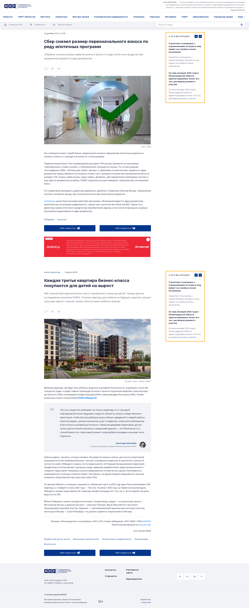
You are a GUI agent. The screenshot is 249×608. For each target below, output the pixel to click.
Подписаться (40, 24)
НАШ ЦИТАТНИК (170, 2)
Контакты (110, 570)
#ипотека (62, 219)
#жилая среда (141, 539)
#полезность (50, 544)
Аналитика (61, 17)
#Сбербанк (49, 219)
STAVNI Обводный (87, 397)
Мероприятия (201, 17)
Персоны (155, 17)
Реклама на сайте (132, 571)
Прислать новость (65, 24)
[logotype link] (17, 6)
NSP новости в (68, 228)
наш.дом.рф (144, 524)
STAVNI (145, 521)
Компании (138, 17)
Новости (8, 17)
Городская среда (223, 17)
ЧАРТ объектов (26, 17)
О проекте (111, 576)
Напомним (49, 201)
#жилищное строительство (86, 539)
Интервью (170, 17)
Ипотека (45, 17)
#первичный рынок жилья (57, 539)
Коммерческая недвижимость (111, 17)
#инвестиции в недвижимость (117, 539)
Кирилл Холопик (238, 10)
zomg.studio (146, 602)
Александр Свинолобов (126, 443)
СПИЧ (185, 17)
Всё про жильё (81, 17)
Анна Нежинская (52, 272)
